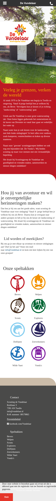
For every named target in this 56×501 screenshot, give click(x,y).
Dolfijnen (11, 449)
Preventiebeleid (14, 419)
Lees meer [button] (16, 489)
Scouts (10, 443)
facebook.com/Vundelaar (20, 424)
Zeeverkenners (13, 452)
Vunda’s (10, 458)
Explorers (11, 446)
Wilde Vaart (12, 455)
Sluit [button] (6, 497)
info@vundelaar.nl (13, 250)
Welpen (10, 439)
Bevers (10, 436)
